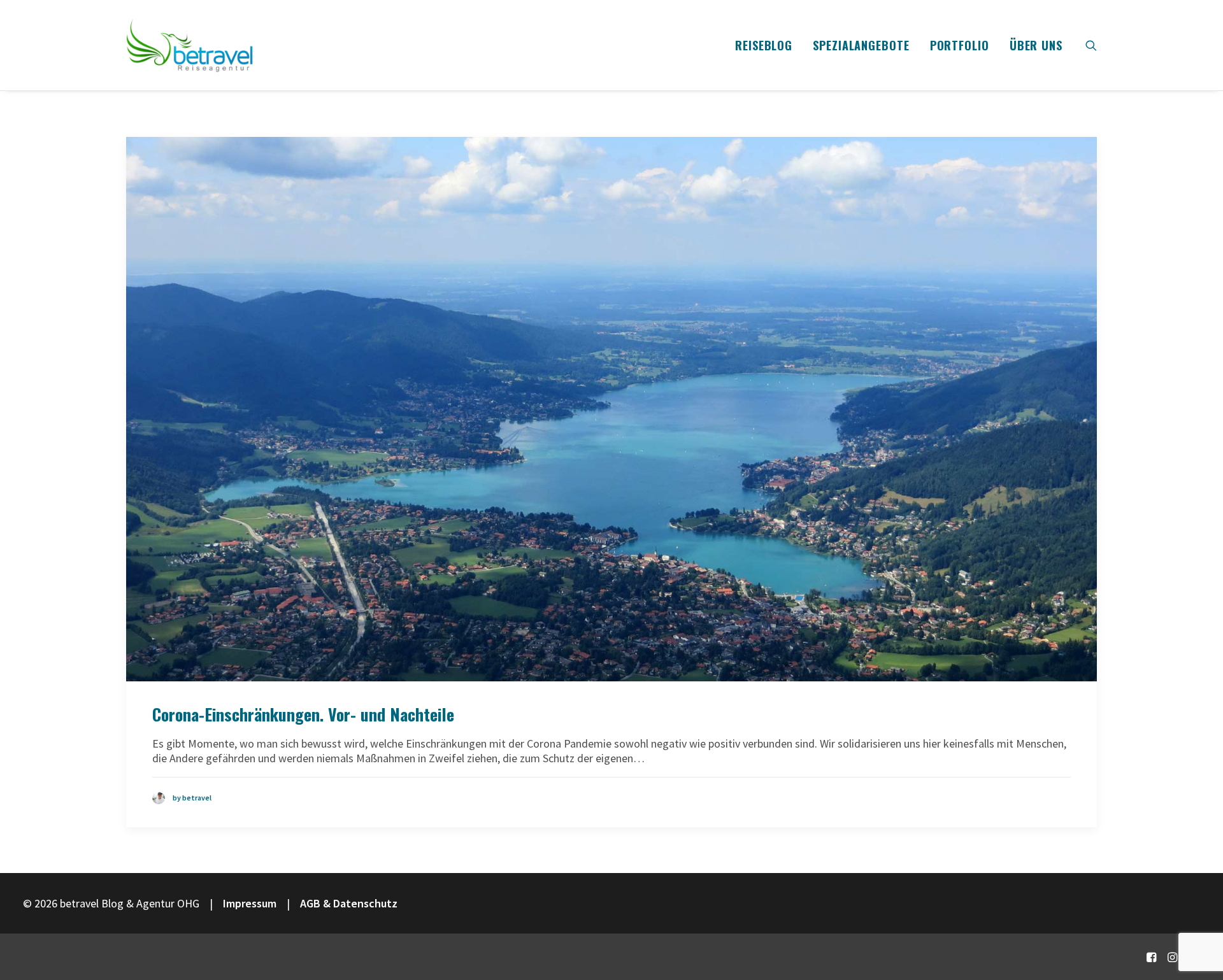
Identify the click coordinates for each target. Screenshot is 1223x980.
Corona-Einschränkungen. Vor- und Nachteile (303, 714)
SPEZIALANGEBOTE (861, 45)
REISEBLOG (763, 45)
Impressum (249, 903)
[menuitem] (763, 45)
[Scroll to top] (1197, 927)
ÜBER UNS (1036, 45)
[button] (1091, 45)
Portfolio (959, 45)
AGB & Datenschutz (348, 903)
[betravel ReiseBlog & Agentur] (190, 45)
